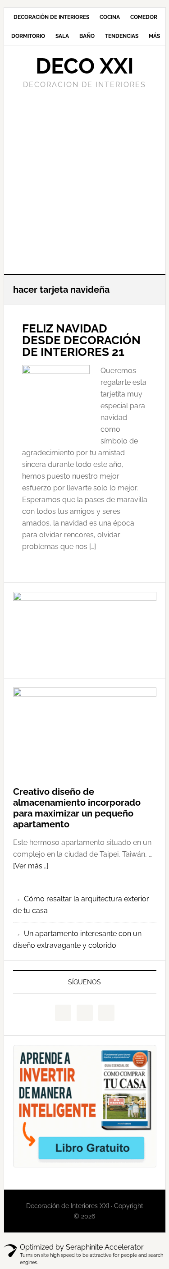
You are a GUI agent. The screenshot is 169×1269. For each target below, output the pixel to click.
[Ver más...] (30, 866)
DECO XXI (85, 65)
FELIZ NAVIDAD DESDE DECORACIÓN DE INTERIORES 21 (81, 340)
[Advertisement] (84, 180)
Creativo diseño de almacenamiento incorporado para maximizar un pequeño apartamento (77, 808)
